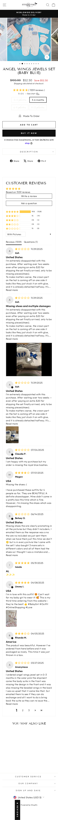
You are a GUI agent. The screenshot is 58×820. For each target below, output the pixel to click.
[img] (22, 248)
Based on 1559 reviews (18, 192)
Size (27, 93)
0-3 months (20, 99)
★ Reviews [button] (17, 809)
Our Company (28, 783)
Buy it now (29, 133)
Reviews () (14, 241)
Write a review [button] (29, 196)
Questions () (31, 241)
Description (29, 152)
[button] (20, 90)
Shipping (18, 83)
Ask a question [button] (29, 203)
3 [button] (29, 710)
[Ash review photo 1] (12, 434)
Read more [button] (12, 289)
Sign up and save (28, 790)
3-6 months (38, 99)
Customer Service (28, 776)
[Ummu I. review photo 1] (11, 618)
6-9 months (20, 107)
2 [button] (22, 710)
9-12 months (37, 107)
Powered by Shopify (29, 805)
